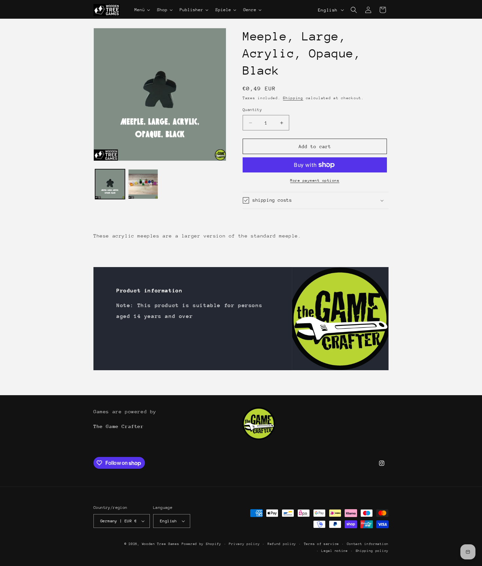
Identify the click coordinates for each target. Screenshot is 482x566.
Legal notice (334, 551)
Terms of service (321, 544)
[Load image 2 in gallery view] (143, 184)
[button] (354, 10)
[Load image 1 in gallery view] (110, 184)
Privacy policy (244, 544)
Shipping (293, 98)
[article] (221, 236)
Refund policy (282, 544)
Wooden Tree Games (160, 544)
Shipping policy (372, 551)
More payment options (314, 180)
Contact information (368, 544)
